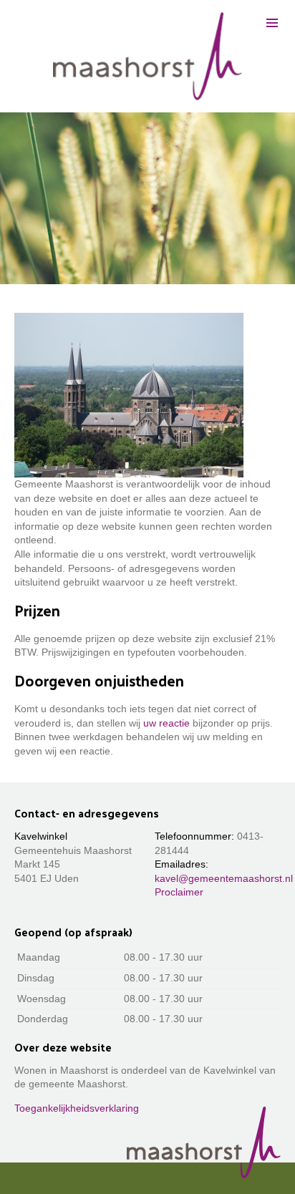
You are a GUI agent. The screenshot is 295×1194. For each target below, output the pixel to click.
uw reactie (166, 723)
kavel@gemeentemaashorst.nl (224, 878)
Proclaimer (179, 892)
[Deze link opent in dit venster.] (147, 56)
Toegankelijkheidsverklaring (76, 1108)
